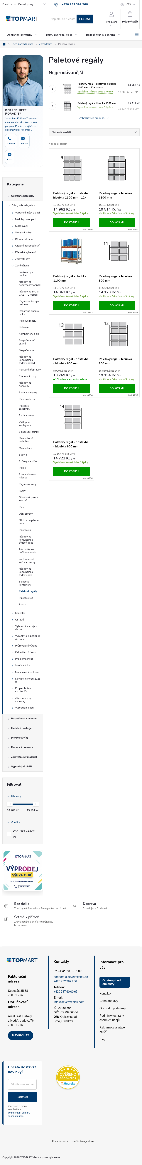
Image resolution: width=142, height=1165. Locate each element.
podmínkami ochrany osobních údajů (19, 1114)
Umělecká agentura (83, 1141)
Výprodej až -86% (21, 766)
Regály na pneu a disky (29, 312)
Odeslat (22, 1097)
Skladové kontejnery (25, 583)
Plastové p (25, 530)
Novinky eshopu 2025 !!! (27, 680)
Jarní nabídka (22, 665)
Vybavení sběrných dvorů (26, 627)
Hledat (85, 19)
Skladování (21, 226)
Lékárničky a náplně (26, 273)
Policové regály (27, 321)
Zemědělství (22, 265)
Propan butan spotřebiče (23, 690)
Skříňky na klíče (28, 461)
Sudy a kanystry (28, 392)
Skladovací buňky (29, 432)
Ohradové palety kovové (28, 499)
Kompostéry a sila (29, 334)
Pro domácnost (24, 659)
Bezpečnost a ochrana (24, 718)
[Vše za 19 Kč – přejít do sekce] (22, 870)
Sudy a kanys (26, 415)
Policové (23, 327)
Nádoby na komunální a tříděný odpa (26, 540)
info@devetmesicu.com (69, 1002)
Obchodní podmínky (112, 1008)
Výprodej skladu (24, 707)
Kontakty (7, 4)
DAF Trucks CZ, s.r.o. (24, 833)
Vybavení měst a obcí (27, 212)
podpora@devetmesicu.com (72, 976)
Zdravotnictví (22, 259)
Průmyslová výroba (26, 645)
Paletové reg (26, 598)
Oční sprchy (26, 514)
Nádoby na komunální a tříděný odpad (27, 360)
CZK (128, 4)
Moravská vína (19, 738)
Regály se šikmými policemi (29, 302)
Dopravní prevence (22, 747)
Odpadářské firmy (25, 652)
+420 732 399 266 (65, 981)
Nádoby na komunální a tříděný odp (26, 572)
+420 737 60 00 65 (65, 991)
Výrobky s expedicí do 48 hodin (27, 637)
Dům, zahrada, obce (23, 205)
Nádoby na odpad (25, 219)
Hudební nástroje (21, 728)
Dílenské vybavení (25, 252)
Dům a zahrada (24, 239)
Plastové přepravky (30, 369)
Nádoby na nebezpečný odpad (29, 283)
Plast (22, 507)
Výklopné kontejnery (25, 423)
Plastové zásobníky (24, 407)
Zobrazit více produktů (92, 118)
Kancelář (20, 613)
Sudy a (23, 454)
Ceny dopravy (60, 1141)
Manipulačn (25, 448)
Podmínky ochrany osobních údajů (111, 1018)
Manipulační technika (26, 440)
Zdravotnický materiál (24, 757)
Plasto (22, 604)
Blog (102, 1039)
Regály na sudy (27, 484)
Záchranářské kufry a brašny (27, 560)
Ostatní (19, 619)
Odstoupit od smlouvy (111, 982)
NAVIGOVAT (20, 1035)
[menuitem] (22, 35)
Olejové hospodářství (27, 245)
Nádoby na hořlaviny (25, 384)
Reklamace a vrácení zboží (113, 1029)
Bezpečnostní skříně (26, 342)
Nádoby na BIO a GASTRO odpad (28, 293)
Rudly (22, 490)
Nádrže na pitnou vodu (29, 521)
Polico (22, 468)
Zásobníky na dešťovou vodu (27, 551)
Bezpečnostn (26, 350)
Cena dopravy (25, 4)
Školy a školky (23, 232)
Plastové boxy (27, 399)
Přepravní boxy (27, 376)
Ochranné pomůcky (22, 196)
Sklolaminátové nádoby (27, 476)
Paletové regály (28, 591)
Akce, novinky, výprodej (23, 699)
